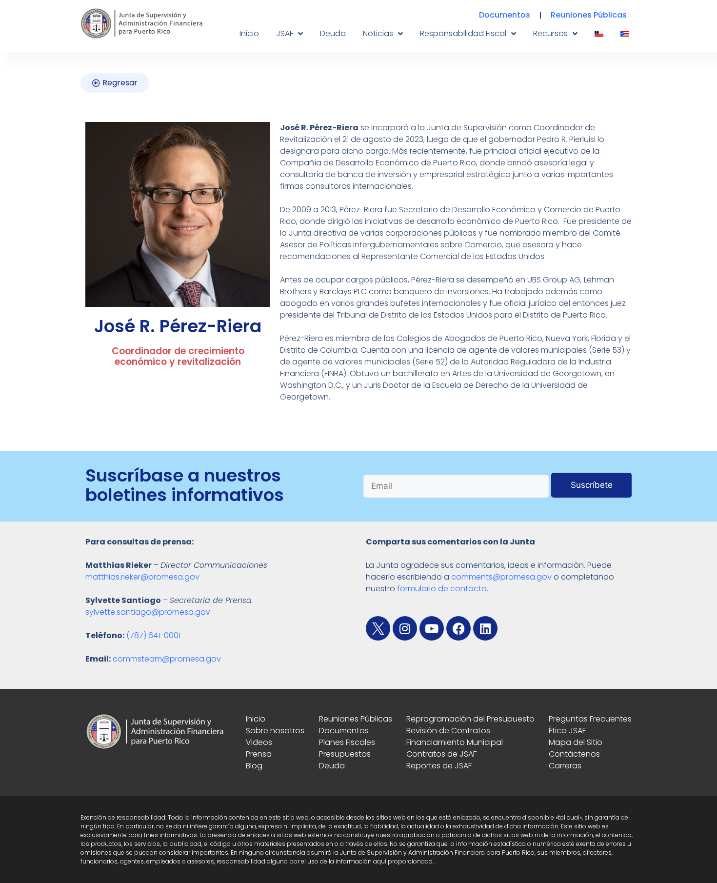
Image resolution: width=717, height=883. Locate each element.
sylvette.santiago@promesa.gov (147, 612)
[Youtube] (431, 628)
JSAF (284, 33)
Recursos (550, 33)
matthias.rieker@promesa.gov (142, 576)
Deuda (333, 33)
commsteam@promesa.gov (167, 658)
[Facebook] (458, 628)
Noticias (378, 33)
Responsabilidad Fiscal (463, 33)
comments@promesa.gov (501, 576)
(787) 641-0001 (153, 635)
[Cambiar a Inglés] (599, 33)
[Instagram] (405, 628)
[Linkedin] (485, 628)
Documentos (504, 14)
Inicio (249, 33)
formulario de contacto (442, 588)
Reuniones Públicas (589, 14)
